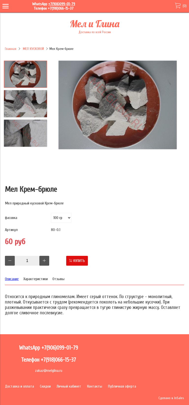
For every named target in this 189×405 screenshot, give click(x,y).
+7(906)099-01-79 (61, 4)
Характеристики (35, 279)
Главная (10, 49)
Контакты (94, 386)
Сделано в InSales (171, 398)
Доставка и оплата (19, 386)
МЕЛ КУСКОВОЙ (33, 49)
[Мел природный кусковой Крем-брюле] (117, 105)
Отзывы (58, 279)
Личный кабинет (69, 386)
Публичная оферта (122, 386)
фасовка (11, 218)
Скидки (45, 386)
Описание (12, 279)
